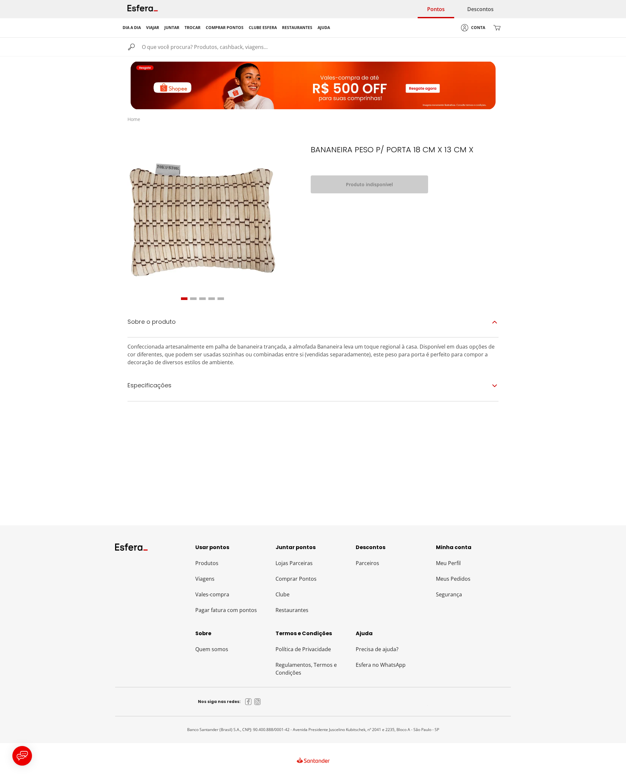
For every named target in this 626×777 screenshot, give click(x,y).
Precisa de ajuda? (377, 649)
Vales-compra (212, 594)
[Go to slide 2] (193, 298)
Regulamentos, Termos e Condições (306, 668)
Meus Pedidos (453, 578)
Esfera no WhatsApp (381, 664)
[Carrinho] (496, 27)
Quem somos (211, 649)
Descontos (480, 9)
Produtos (206, 563)
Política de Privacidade (303, 649)
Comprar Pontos (296, 578)
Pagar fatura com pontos (226, 610)
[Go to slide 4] (211, 298)
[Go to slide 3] (202, 298)
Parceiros (367, 563)
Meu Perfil (448, 563)
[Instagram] (257, 702)
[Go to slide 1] (184, 298)
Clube (283, 594)
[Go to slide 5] (220, 298)
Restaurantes (292, 610)
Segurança (449, 594)
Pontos (436, 9)
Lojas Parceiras (294, 563)
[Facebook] (248, 702)
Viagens (205, 578)
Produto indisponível (369, 184)
